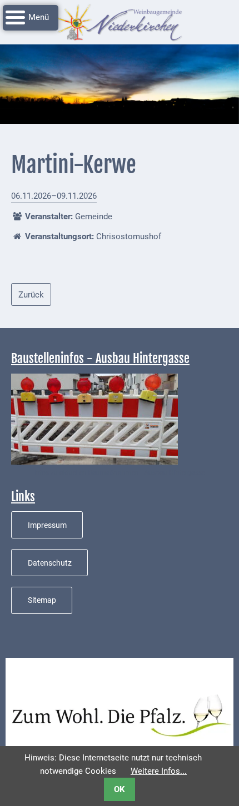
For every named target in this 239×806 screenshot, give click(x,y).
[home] (119, 22)
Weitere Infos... (159, 771)
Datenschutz (50, 562)
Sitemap (42, 600)
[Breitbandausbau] (94, 419)
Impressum (47, 525)
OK (119, 789)
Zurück (31, 295)
